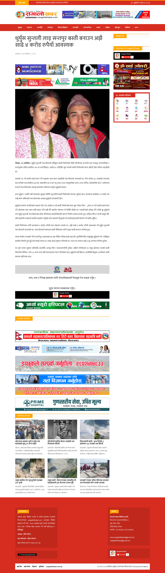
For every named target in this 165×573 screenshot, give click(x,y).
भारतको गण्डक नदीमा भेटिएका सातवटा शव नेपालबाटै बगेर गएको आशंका (94, 481)
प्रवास (98, 27)
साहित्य (107, 27)
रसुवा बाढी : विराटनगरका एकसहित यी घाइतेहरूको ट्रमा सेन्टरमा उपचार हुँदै (62, 481)
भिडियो (127, 27)
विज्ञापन (34, 566)
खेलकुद (117, 27)
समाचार (29, 27)
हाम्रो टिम (19, 566)
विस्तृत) (20, 529)
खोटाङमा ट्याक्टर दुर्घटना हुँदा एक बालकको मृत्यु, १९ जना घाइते (27, 443)
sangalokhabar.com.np (54, 566)
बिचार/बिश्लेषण (63, 27)
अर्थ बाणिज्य (87, 27)
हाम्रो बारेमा (27, 566)
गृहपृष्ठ (20, 27)
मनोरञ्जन (50, 27)
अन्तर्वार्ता (75, 27)
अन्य (136, 27)
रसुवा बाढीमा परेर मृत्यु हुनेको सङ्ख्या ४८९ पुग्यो (28, 481)
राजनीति (39, 27)
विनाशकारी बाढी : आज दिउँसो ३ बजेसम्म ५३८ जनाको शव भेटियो (92, 443)
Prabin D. (145, 566)
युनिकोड (41, 566)
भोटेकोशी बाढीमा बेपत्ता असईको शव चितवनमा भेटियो (52, 2)
